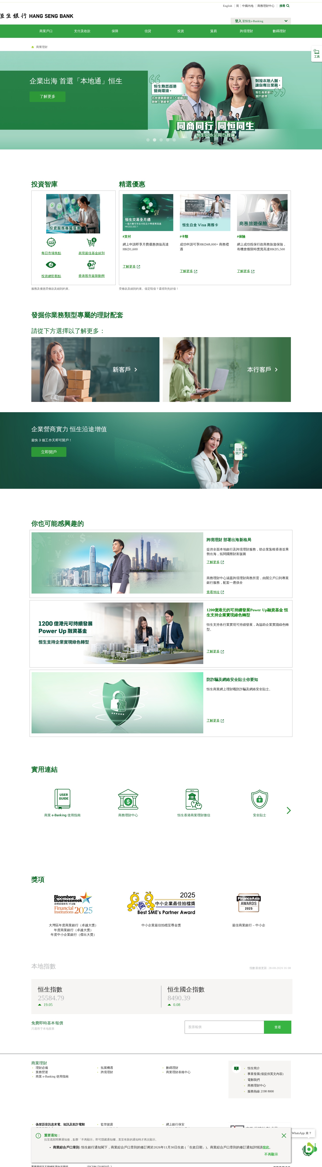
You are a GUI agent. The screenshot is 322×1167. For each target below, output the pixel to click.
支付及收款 (82, 31)
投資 (180, 31)
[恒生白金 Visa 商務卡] (205, 212)
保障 (115, 31)
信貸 (148, 31)
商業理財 (42, 47)
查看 (277, 1027)
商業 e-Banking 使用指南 (52, 1076)
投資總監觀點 (51, 276)
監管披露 (107, 1124)
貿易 (213, 31)
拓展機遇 (107, 1067)
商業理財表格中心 (178, 1072)
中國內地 (247, 5)
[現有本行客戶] (227, 369)
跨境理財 (246, 31)
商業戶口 (46, 31)
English (227, 5)
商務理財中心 (265, 5)
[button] (261, 21)
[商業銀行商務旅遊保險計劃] (262, 212)
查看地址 (213, 592)
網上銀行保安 (175, 1124)
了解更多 (129, 266)
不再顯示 (271, 1154)
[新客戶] (95, 369)
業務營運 (42, 1072)
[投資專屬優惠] (73, 213)
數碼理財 (279, 31)
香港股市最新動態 (91, 276)
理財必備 (42, 1067)
